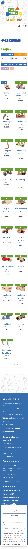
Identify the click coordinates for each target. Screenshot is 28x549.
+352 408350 (9, 425)
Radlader (7, 238)
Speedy (21, 266)
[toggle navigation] (3, 3)
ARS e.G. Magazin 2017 (11, 497)
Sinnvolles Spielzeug (10, 501)
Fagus (20, 54)
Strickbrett (7, 324)
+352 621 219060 (14, 428)
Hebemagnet (7, 122)
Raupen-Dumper (21, 239)
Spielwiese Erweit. (21, 296)
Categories (7, 54)
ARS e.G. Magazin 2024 (11, 491)
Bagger (7, 93)
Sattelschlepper (7, 268)
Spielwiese (7, 295)
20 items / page (20, 64)
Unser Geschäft (8, 494)
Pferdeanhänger (21, 210)
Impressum (6, 544)
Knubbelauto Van (21, 123)
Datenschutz (16, 544)
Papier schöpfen (7, 210)
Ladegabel (7, 151)
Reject (14, 520)
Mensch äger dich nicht (21, 152)
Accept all (14, 510)
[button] (7, 90)
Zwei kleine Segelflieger (7, 352)
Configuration (14, 515)
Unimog (21, 324)
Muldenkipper (21, 181)
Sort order (7, 64)
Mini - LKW (7, 180)
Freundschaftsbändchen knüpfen (21, 94)
